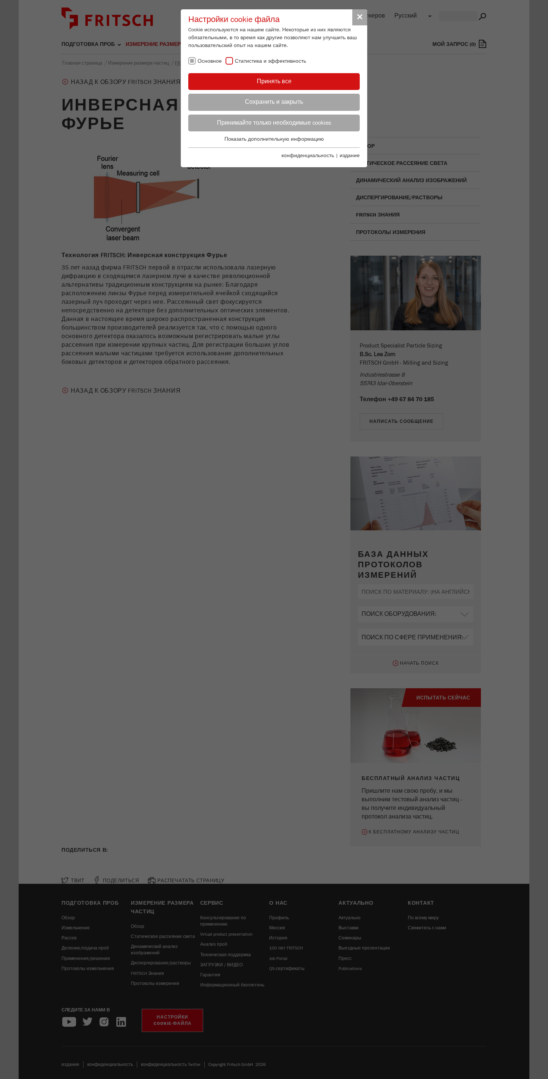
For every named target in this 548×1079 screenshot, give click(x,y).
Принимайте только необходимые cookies (274, 122)
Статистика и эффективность (270, 61)
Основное (210, 61)
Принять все (274, 81)
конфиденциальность (307, 156)
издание (350, 156)
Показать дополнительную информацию (274, 139)
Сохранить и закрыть (274, 102)
